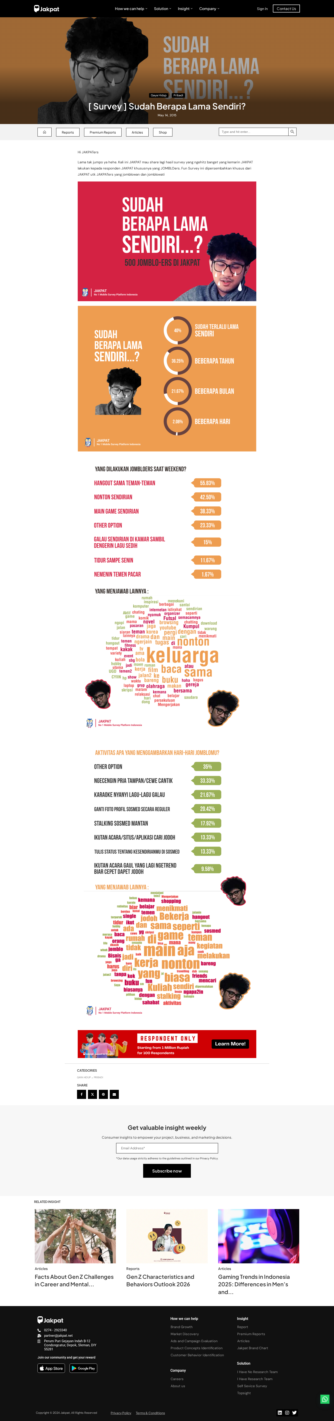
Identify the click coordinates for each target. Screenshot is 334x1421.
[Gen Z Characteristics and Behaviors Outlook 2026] (166, 1236)
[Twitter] (294, 1412)
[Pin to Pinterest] (103, 1094)
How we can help (129, 8)
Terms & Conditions (150, 1413)
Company (207, 8)
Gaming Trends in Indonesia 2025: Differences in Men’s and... (254, 1284)
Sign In (262, 8)
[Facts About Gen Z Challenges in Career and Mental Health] (75, 1236)
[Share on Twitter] (92, 1094)
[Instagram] (287, 1412)
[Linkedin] (280, 1412)
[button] (324, 1399)
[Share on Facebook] (81, 1094)
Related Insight (47, 1202)
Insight (183, 8)
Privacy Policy (121, 1413)
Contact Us (286, 8)
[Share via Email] (114, 1094)
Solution (161, 8)
